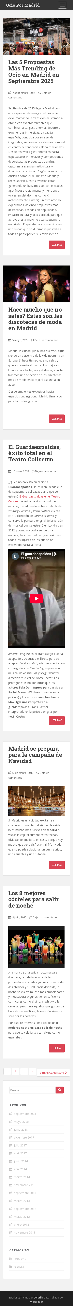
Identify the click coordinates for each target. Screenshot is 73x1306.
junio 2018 (21, 1129)
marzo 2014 (22, 1177)
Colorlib (38, 1297)
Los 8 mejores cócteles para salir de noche (33, 899)
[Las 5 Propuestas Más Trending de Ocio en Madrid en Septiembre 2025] (36, 36)
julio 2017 (20, 1145)
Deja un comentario (46, 340)
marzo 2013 (22, 1201)
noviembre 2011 (24, 1232)
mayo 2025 (21, 1122)
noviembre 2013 (24, 1185)
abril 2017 (20, 1153)
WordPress (36, 1302)
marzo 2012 (22, 1217)
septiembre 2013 (25, 1193)
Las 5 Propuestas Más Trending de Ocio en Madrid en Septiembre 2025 (33, 71)
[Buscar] (60, 1090)
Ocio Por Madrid (23, 5)
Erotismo (20, 1259)
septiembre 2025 (25, 1114)
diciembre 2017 (24, 1137)
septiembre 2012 (25, 1209)
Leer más (57, 244)
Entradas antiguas (52, 1072)
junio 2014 (21, 1161)
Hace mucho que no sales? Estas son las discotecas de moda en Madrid (35, 319)
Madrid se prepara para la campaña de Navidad (35, 755)
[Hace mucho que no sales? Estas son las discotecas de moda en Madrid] (36, 284)
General (19, 1266)
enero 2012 (21, 1224)
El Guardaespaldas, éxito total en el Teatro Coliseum (34, 453)
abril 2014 (20, 1169)
